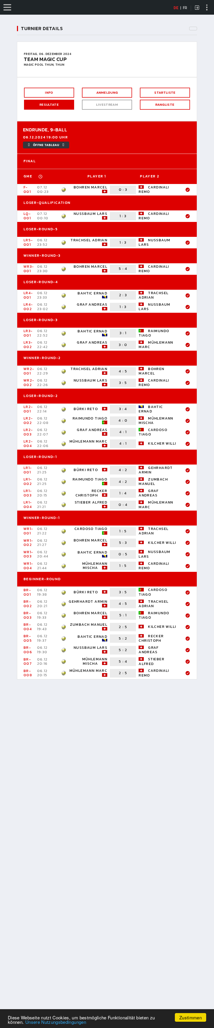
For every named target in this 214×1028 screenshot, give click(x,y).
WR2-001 (28, 371)
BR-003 (27, 615)
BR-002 (27, 604)
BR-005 (27, 638)
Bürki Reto (86, 409)
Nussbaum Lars (90, 213)
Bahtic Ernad (92, 293)
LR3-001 (28, 333)
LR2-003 (28, 432)
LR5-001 (28, 242)
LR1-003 (27, 493)
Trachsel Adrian (88, 240)
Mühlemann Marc (156, 345)
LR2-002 (28, 421)
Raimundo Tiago (154, 333)
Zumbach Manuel (153, 482)
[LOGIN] (197, 8)
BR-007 (27, 662)
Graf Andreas (92, 304)
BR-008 (27, 673)
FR (185, 8)
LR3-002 (28, 345)
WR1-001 (28, 531)
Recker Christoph (91, 493)
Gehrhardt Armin (156, 470)
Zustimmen (190, 1017)
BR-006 (27, 650)
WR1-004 (28, 566)
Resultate (49, 104)
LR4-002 (28, 307)
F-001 (27, 189)
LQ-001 (27, 216)
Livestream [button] (107, 104)
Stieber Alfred (91, 502)
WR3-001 (28, 269)
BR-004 (27, 627)
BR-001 (27, 592)
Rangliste (164, 104)
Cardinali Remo (154, 189)
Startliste (164, 92)
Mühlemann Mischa (156, 421)
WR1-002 (28, 543)
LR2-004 (28, 444)
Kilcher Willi (162, 443)
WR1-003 (28, 554)
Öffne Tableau (46, 145)
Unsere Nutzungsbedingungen (55, 1022)
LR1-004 (27, 505)
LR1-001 (27, 470)
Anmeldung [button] (107, 92)
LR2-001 (28, 409)
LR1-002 (27, 482)
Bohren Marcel (90, 187)
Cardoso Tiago (153, 432)
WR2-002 (28, 383)
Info (49, 92)
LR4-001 (28, 295)
